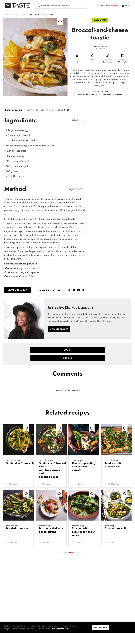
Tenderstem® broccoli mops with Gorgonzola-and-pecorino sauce (53, 470)
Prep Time (107, 60)
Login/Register (111, 5)
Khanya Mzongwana (101, 46)
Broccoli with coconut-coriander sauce (83, 531)
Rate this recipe (13, 110)
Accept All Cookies (100, 627)
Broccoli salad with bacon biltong (51, 530)
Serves (77, 60)
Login (66, 109)
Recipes (16, 15)
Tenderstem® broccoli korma (24, 463)
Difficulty (92, 60)
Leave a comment (17, 290)
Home (7, 15)
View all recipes (59, 329)
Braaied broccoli (116, 528)
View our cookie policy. (60, 628)
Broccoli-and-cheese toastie (41, 15)
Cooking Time (122, 60)
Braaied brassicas (17, 528)
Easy (24, 15)
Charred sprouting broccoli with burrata (83, 466)
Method (78, 120)
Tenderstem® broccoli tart (113, 464)
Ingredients (76, 189)
